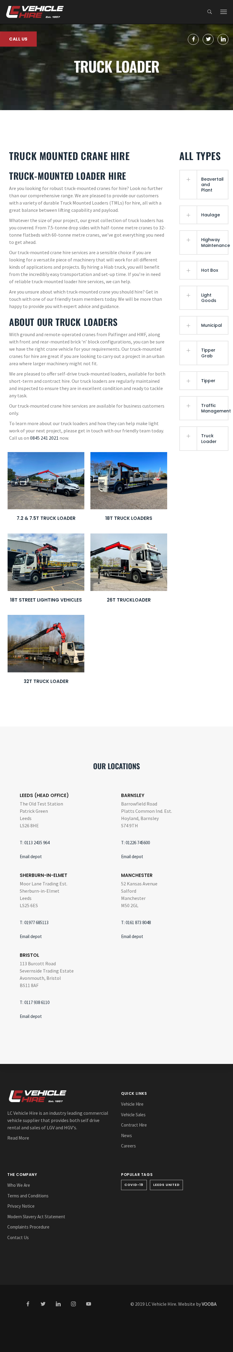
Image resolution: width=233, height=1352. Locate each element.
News (126, 1135)
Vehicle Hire (132, 1104)
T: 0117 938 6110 (34, 1002)
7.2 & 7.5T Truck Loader (46, 518)
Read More (18, 1138)
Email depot (31, 856)
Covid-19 (134, 1185)
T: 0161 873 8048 (136, 922)
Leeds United (166, 1185)
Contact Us (18, 1237)
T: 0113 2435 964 (34, 842)
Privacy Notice (21, 1206)
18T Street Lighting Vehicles (46, 600)
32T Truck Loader (46, 681)
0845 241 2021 (44, 438)
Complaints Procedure (28, 1227)
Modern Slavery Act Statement (36, 1216)
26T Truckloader (129, 600)
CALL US (18, 39)
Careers (128, 1146)
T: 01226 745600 (135, 842)
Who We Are (18, 1185)
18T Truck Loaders (128, 518)
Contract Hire (134, 1125)
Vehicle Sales (133, 1114)
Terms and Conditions (28, 1196)
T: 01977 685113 (34, 922)
